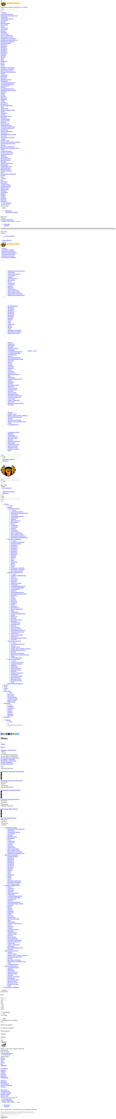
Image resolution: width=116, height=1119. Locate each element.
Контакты (3, 1076)
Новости (3, 1070)
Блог (2, 1064)
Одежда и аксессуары (17, 662)
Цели (2, 1061)
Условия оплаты (5, 1091)
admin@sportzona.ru (7, 219)
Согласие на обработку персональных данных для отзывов (11, 1113)
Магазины (4, 1080)
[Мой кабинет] (1, 490)
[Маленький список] (1, 767)
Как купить (10, 694)
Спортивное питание (17, 511)
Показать (3, 1042)
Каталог (9, 507)
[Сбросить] (2, 1040)
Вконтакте (7, 224)
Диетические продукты (17, 644)
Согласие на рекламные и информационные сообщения (10, 1112)
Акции (3, 1062)
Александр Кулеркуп (7, 1053)
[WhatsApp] (14, 734)
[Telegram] (18, 734)
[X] (9, 734)
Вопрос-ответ (5, 1096)
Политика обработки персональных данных (8, 1111)
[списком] (2, 765)
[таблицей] (4, 765)
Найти (2, 1117)
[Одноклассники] (4, 734)
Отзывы (3, 1073)
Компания (10, 706)
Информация (4, 1077)
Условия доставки (6, 1093)
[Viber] (11, 734)
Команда (3, 1071)
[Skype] (16, 734)
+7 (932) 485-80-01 (6, 203)
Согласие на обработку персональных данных (25, 1111)
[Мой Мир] (6, 734)
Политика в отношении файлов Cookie (28, 1112)
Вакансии (3, 1074)
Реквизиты (4, 1082)
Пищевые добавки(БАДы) (18, 575)
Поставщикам (5, 1083)
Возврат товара (5, 1094)
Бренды (3, 1059)
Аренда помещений (6, 1085)
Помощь (3, 1086)
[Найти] (2, 11)
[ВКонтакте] (2, 734)
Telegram (6, 225)
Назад (11, 505)
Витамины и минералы (17, 542)
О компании (4, 1068)
